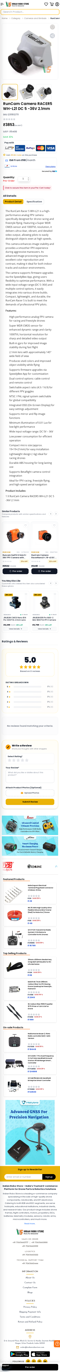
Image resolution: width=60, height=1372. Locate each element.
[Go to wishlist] (46, 4)
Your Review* (12, 768)
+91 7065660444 (30, 1263)
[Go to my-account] (57, 4)
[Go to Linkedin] (45, 1361)
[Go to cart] (52, 4)
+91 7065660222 (30, 1255)
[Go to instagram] (39, 1361)
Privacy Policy (30, 1307)
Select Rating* (15, 756)
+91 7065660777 (20, 1242)
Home (4, 18)
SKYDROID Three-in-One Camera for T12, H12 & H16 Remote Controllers (44, 618)
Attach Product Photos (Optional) (23, 787)
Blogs (30, 1292)
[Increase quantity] (28, 178)
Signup (49, 1176)
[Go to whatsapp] (34, 1361)
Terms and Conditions (30, 1317)
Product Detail (13, 201)
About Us (30, 1278)
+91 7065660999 (30, 1246)
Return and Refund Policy (30, 1322)
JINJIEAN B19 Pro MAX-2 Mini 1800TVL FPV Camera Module (15, 618)
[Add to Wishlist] (26, 594)
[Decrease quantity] (28, 180)
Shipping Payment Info (30, 1312)
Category (15, 18)
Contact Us (30, 1283)
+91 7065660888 (39, 1242)
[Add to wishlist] (52, 27)
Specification (34, 201)
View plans (50, 166)
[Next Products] (56, 514)
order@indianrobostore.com (32, 1347)
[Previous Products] (51, 514)
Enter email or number (19, 1176)
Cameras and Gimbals (35, 18)
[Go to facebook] (28, 1361)
